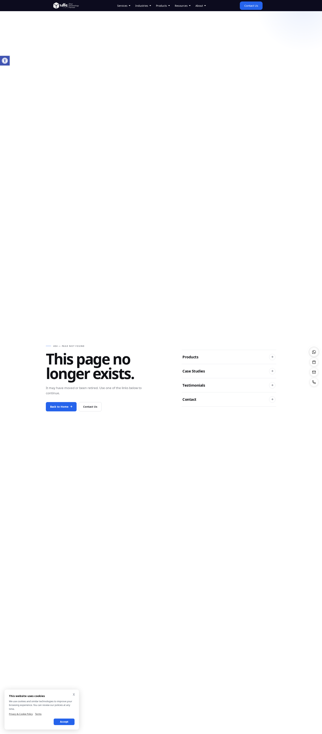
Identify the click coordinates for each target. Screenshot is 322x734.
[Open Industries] (150, 6)
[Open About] (205, 6)
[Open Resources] (190, 6)
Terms (38, 714)
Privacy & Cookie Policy (21, 714)
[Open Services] (129, 6)
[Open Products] (169, 6)
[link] (5, 60)
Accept (64, 721)
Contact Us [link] (90, 406)
